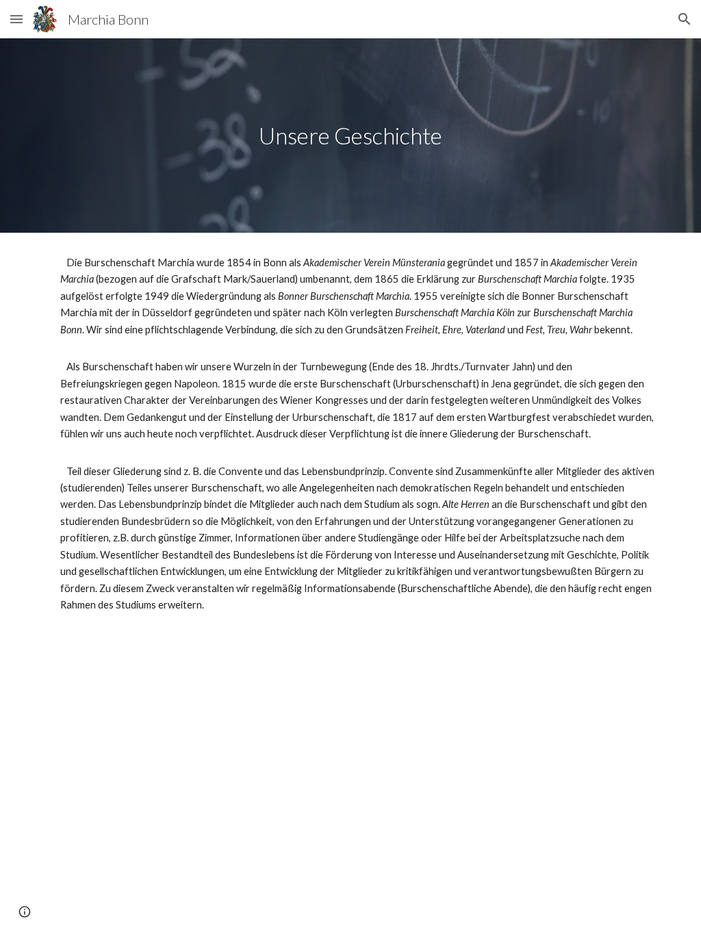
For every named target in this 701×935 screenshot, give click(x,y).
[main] (351, 136)
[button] (16, 19)
